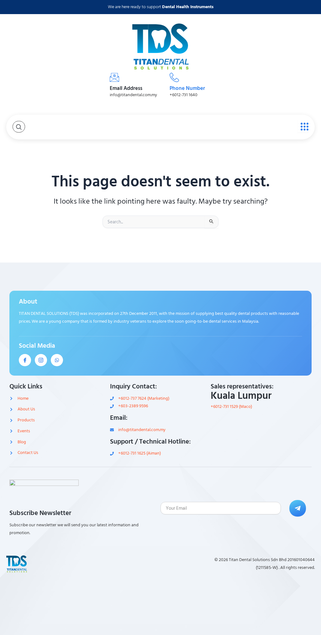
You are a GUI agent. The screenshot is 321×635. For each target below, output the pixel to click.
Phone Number (187, 88)
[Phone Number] (174, 77)
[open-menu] (302, 126)
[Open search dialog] (19, 127)
